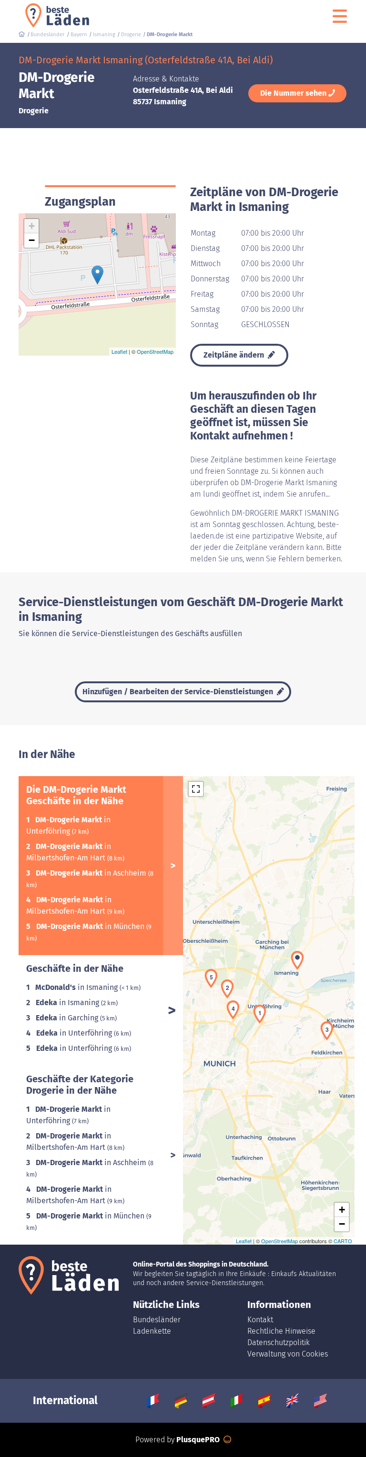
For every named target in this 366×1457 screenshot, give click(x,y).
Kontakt (260, 1319)
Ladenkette (152, 1331)
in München (91, 926)
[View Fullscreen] (196, 789)
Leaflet (119, 351)
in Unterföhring (75, 1033)
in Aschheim (92, 873)
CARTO (343, 1241)
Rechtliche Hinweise (281, 1331)
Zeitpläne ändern (234, 354)
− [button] (32, 240)
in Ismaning (77, 987)
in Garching (68, 1017)
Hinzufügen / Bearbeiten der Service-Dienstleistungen (178, 691)
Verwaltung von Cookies (287, 1353)
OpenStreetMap (155, 351)
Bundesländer (157, 1319)
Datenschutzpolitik (278, 1342)
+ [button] (32, 226)
